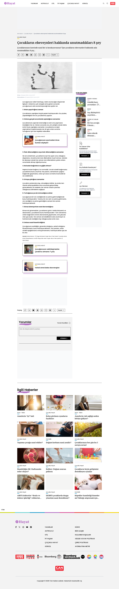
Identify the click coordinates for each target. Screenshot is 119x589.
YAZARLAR (49, 527)
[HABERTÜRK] (113, 3)
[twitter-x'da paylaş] (22, 54)
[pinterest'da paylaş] (43, 54)
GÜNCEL (48, 546)
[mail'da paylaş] (39, 54)
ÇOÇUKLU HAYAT (51, 542)
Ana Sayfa (20, 33)
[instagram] (23, 527)
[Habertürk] (20, 557)
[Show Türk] (95, 557)
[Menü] (107, 3)
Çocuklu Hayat (28, 33)
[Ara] (103, 3)
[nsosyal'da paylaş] (27, 54)
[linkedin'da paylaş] (31, 54)
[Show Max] (101, 557)
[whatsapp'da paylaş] (35, 54)
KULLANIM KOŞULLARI (83, 535)
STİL (46, 535)
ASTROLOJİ (49, 531)
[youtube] (27, 527)
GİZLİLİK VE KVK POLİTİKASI (85, 539)
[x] (19, 527)
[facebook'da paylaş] (18, 54)
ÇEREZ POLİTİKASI (81, 542)
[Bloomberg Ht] (53, 557)
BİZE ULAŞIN (79, 531)
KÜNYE (77, 527)
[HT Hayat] (59, 522)
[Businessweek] (74, 557)
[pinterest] (31, 527)
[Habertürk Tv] (30, 557)
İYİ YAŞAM (48, 539)
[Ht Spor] (39, 557)
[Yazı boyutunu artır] (48, 54)
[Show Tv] (89, 557)
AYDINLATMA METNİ (82, 546)
